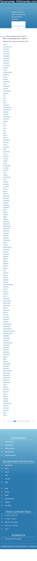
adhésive (5, 266)
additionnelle (7, 226)
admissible (6, 366)
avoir (7, 472)
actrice (5, 163)
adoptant (5, 391)
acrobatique (6, 116)
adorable (5, 401)
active (5, 149)
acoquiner (6, 49)
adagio (5, 193)
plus (6, 482)
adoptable (6, 389)
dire (6, 475)
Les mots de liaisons (13, 539)
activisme (6, 156)
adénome (6, 238)
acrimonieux (7, 109)
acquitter (5, 93)
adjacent (5, 282)
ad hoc (5, 189)
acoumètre (6, 51)
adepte (5, 242)
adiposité (5, 279)
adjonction (6, 298)
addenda (5, 214)
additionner (6, 228)
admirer (5, 356)
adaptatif (5, 203)
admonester (6, 373)
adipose (5, 277)
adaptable (6, 198)
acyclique (6, 186)
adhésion (5, 263)
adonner (5, 387)
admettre (5, 321)
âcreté (5, 102)
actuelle (5, 175)
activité (5, 161)
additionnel (6, 224)
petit (7, 495)
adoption (5, 398)
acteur (5, 128)
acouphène (6, 56)
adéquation (6, 249)
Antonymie (9, 445)
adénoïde (6, 235)
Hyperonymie (10, 455)
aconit (5, 44)
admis (5, 359)
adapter (5, 212)
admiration (6, 352)
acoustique (6, 58)
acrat (4, 98)
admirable (6, 340)
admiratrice (6, 354)
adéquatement (7, 247)
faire (7, 468)
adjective (5, 291)
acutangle (6, 184)
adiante (5, 268)
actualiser (6, 168)
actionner (6, 142)
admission (6, 368)
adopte (5, 394)
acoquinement (7, 46)
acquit (5, 84)
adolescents (6, 382)
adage (5, 191)
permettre (9, 465)
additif (5, 217)
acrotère (5, 121)
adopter (5, 396)
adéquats (5, 252)
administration (7, 328)
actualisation (7, 165)
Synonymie (9, 441)
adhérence (6, 254)
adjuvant (5, 314)
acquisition (6, 81)
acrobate (5, 112)
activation (6, 147)
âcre (4, 100)
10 (28, 421)
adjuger (5, 307)
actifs (4, 133)
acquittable (6, 86)
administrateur (7, 324)
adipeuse (5, 273)
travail (7, 479)
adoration (6, 410)
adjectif (5, 289)
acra (4, 95)
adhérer (5, 259)
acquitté (5, 88)
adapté (5, 210)
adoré (4, 412)
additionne (6, 221)
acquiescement (7, 72)
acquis (5, 77)
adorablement (7, 403)
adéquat (5, 245)
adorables (6, 405)
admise (5, 361)
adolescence (6, 377)
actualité (5, 170)
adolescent (6, 380)
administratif (7, 326)
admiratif (5, 349)
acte (4, 123)
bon (6, 488)
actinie (5, 135)
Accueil (2, 36)
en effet (8, 505)
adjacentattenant (8, 284)
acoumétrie (6, 53)
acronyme (6, 119)
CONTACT (32, 546)
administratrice (7, 333)
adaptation (6, 205)
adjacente (6, 286)
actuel (5, 172)
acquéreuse (6, 65)
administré (6, 335)
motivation (9, 498)
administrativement (9, 331)
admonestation (7, 370)
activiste (5, 158)
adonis (5, 384)
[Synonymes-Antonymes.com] (18, 3)
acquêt (5, 70)
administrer (6, 338)
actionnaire (6, 140)
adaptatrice (6, 207)
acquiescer (6, 74)
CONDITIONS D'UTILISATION (13, 546)
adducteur (6, 231)
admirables (6, 345)
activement (6, 151)
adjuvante (6, 317)
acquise (5, 79)
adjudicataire (7, 300)
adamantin (6, 196)
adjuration (6, 310)
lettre (7, 492)
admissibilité (7, 363)
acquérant (6, 60)
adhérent (5, 256)
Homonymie (10, 448)
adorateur (6, 408)
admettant (6, 319)
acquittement (7, 91)
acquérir (5, 67)
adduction (6, 233)
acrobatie (6, 114)
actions (5, 144)
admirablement (7, 342)
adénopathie (6, 240)
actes (4, 126)
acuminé (5, 182)
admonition (6, 375)
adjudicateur (7, 303)
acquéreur (6, 63)
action (5, 137)
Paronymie (9, 452)
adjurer (5, 312)
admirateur (6, 347)
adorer (5, 415)
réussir (7, 502)
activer (5, 154)
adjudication (7, 305)
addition (5, 219)
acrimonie (6, 105)
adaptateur (6, 200)
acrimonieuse (7, 107)
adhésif (5, 261)
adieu (4, 270)
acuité (5, 179)
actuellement (7, 177)
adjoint (5, 296)
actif (4, 130)
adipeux (5, 275)
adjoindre (6, 293)
